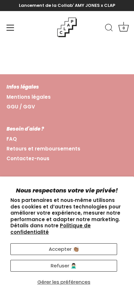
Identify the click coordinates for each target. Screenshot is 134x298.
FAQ (12, 138)
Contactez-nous (28, 158)
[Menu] (10, 28)
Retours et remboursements (43, 148)
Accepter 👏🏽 (64, 249)
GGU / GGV (21, 106)
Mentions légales (29, 96)
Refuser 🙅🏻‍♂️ (64, 265)
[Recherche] (109, 28)
